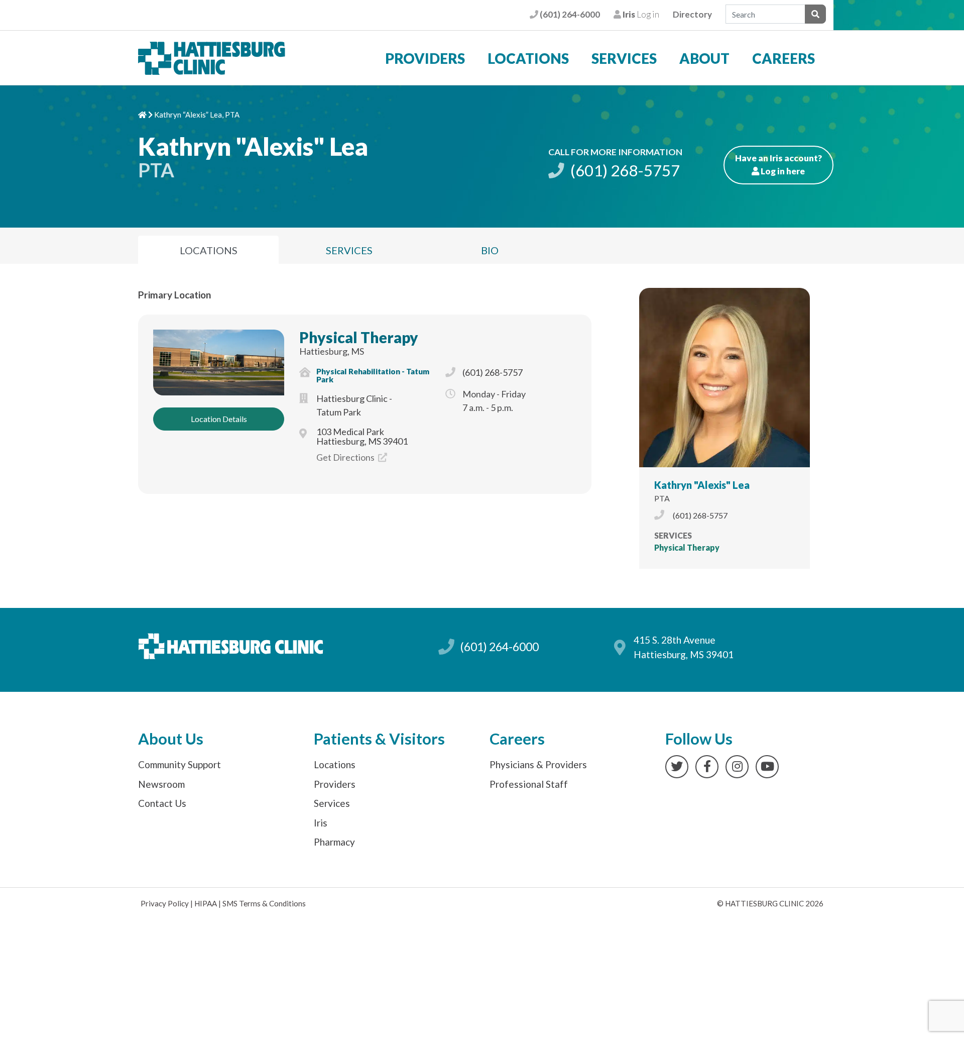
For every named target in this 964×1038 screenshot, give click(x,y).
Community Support (179, 764)
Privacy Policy (165, 903)
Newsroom (161, 784)
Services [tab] (349, 250)
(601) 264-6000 (569, 14)
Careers (783, 58)
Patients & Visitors (379, 739)
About (704, 58)
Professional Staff (529, 784)
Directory (692, 14)
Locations (528, 58)
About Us (170, 739)
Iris (320, 822)
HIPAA (205, 903)
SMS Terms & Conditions (264, 903)
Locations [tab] (208, 250)
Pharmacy (334, 842)
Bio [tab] (490, 250)
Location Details (219, 419)
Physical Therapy (358, 337)
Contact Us (162, 803)
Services (624, 58)
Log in (640, 14)
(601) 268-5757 (623, 170)
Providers (425, 58)
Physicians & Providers (538, 764)
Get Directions (346, 457)
